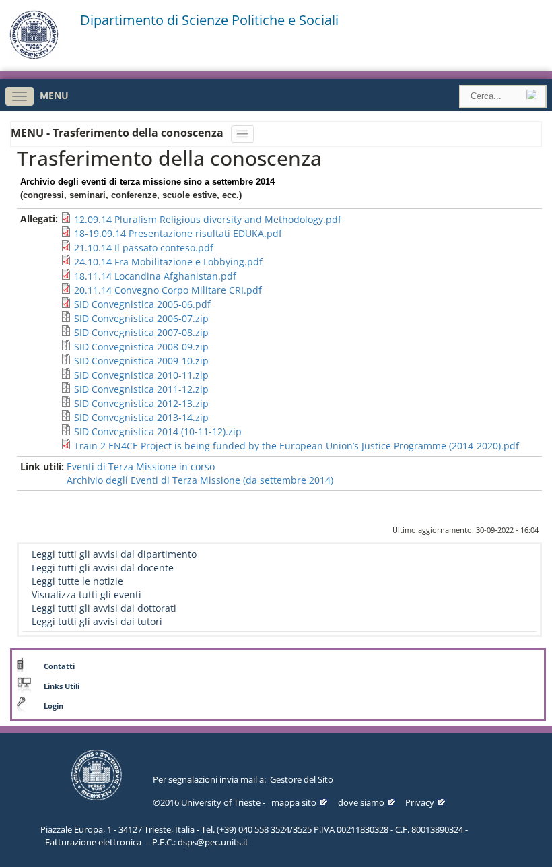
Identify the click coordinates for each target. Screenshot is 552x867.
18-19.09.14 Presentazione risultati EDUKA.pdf (178, 233)
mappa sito (293, 802)
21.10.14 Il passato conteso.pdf (143, 247)
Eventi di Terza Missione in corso (141, 466)
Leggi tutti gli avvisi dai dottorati (104, 608)
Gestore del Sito (301, 779)
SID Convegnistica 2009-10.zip (141, 360)
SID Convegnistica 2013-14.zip (141, 417)
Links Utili (61, 686)
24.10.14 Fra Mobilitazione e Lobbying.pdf (168, 261)
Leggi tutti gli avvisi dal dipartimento (114, 554)
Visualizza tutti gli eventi (86, 594)
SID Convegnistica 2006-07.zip (141, 318)
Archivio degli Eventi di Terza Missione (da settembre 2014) (200, 480)
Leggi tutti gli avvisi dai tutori (97, 621)
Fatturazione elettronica (93, 842)
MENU (54, 95)
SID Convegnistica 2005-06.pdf (142, 304)
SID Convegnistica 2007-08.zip (141, 332)
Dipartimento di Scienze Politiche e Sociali (209, 20)
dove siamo (361, 802)
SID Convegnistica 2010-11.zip (141, 374)
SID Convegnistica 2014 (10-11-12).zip (158, 431)
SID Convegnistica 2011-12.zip (141, 389)
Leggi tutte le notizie (77, 581)
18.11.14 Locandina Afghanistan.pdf (155, 275)
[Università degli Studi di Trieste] (34, 55)
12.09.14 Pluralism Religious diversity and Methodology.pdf (207, 219)
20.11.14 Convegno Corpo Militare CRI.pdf (168, 290)
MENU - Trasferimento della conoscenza (118, 132)
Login (53, 706)
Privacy (419, 802)
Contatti (59, 666)
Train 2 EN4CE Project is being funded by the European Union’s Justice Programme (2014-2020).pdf (296, 445)
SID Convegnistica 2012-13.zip (141, 403)
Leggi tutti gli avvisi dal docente (103, 567)
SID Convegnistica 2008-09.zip (141, 346)
